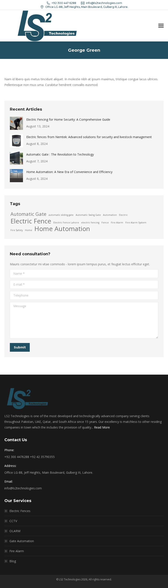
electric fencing (90, 222)
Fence (105, 222)
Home (28, 230)
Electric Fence (30, 221)
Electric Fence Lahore (66, 222)
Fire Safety (16, 230)
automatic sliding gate (61, 214)
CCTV (13, 521)
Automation (110, 214)
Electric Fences (19, 511)
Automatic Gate (28, 214)
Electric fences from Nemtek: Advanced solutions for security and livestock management (89, 137)
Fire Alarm (117, 222)
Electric (123, 214)
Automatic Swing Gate (88, 214)
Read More (102, 427)
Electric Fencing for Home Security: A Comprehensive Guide (68, 119)
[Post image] (16, 123)
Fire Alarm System (135, 222)
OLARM (14, 531)
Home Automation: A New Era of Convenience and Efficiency (69, 172)
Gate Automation (21, 541)
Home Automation (62, 228)
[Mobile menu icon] (161, 25)
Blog (12, 561)
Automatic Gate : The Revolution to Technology (60, 154)
